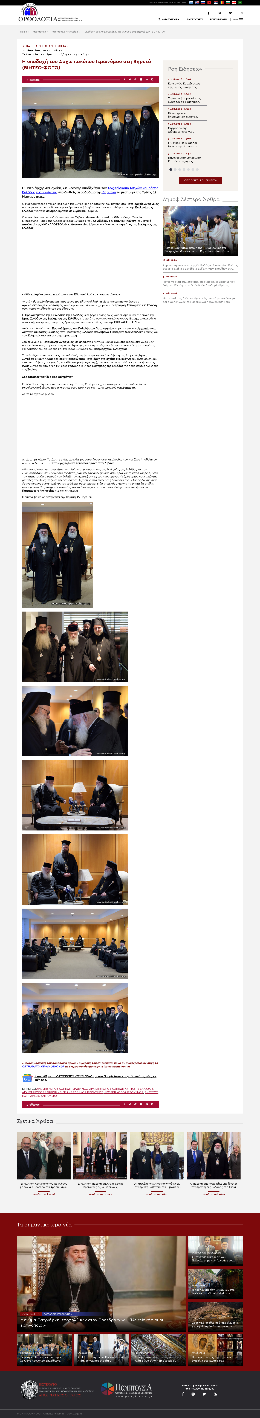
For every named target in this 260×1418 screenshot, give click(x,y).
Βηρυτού (109, 192)
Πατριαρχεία (39, 32)
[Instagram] (215, 13)
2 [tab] (175, 169)
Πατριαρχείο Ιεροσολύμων (58, 1314)
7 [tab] (197, 169)
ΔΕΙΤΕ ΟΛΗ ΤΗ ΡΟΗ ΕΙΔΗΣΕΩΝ (200, 180)
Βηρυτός (151, 1092)
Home (23, 32)
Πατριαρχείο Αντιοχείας (64, 32)
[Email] (147, 79)
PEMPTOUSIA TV (144, 1353)
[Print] (141, 79)
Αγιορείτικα (198, 1285)
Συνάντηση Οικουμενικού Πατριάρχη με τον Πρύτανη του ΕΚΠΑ (212, 1259)
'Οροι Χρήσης (74, 1414)
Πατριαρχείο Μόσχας (32, 1353)
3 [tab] (179, 169)
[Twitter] (226, 13)
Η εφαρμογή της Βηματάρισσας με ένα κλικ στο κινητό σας (215, 1359)
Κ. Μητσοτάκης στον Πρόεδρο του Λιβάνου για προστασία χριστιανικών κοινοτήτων (100, 1359)
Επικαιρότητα (85, 1353)
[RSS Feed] (238, 13)
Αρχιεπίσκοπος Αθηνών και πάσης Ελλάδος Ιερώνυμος (62, 1092)
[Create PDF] (152, 79)
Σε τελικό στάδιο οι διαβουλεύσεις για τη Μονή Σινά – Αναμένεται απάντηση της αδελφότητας (215, 1324)
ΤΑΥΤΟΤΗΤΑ (195, 19)
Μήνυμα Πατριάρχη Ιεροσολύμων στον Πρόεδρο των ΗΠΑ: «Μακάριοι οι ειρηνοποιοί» (91, 1323)
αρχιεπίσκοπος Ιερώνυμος (123, 1092)
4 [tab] (184, 169)
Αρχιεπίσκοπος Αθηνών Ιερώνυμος (62, 1088)
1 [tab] (170, 169)
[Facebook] (204, 13)
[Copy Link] (135, 79)
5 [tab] (188, 169)
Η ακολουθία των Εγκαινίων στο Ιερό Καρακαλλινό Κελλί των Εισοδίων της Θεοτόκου (213, 1291)
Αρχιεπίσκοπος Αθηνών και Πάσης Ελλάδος (121, 1088)
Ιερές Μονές (199, 1318)
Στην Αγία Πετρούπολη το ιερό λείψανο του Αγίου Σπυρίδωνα (40, 1359)
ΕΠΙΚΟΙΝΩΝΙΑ (219, 19)
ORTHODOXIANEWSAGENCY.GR (43, 1066)
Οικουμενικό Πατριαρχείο (206, 1253)
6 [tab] (193, 169)
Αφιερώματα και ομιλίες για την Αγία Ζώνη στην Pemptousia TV (156, 1359)
